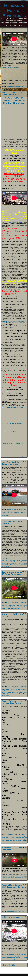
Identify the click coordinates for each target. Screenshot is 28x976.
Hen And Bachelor (11, 509)
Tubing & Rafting (22, 22)
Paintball (4, 563)
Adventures (23, 558)
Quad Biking (10, 563)
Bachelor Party (5, 511)
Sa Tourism (20, 692)
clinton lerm (16, 687)
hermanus (16, 512)
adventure (17, 558)
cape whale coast (17, 511)
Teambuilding (13, 22)
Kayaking (16, 956)
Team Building (5, 564)
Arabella (24, 509)
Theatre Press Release (12, 26)
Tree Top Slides (14, 564)
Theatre (10, 874)
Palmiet (14, 692)
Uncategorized (9, 86)
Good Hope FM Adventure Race (12, 93)
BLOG (7, 558)
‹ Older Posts (8, 965)
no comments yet (19, 86)
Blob (11, 511)
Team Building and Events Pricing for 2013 (12, 702)
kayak (10, 956)
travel (19, 840)
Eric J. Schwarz (23, 975)
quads (7, 840)
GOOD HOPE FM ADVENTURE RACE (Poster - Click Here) (14, 100)
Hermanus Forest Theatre (8, 877)
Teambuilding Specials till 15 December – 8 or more (14, 886)
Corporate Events (17, 836)
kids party (23, 512)
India (19, 689)
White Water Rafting (12, 693)
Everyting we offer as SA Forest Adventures (12, 573)
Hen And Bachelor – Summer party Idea (12, 463)
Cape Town (5, 560)
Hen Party (10, 512)
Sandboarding (5, 22)
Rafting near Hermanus (12, 917)
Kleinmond (4, 514)
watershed (23, 877)
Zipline (21, 564)
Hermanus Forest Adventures (14, 10)
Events (13, 837)
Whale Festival (16, 606)
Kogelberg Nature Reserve (9, 690)
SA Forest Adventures (15, 514)
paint (12, 839)
